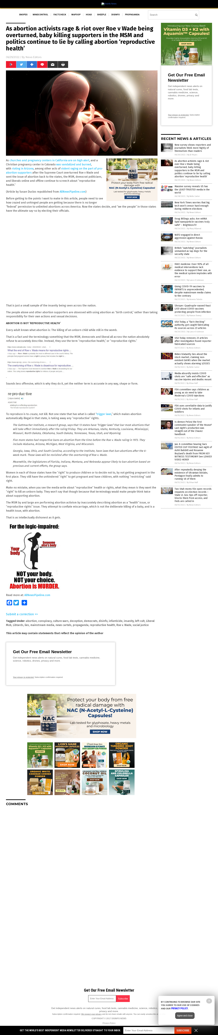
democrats (90, 621)
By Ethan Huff (192, 383)
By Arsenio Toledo (194, 299)
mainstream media (42, 625)
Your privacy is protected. (23, 677)
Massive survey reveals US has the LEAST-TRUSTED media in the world (192, 189)
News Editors (33, 57)
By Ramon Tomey (194, 315)
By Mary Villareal (194, 228)
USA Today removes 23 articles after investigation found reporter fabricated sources (193, 341)
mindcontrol (40, 14)
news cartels (63, 625)
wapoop (76, 14)
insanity (129, 621)
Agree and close (185, 1015)
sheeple (101, 14)
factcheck (59, 14)
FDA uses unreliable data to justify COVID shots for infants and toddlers (193, 408)
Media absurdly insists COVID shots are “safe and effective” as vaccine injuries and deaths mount (193, 376)
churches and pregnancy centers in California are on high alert (49, 160)
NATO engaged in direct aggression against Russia (189, 236)
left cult (140, 621)
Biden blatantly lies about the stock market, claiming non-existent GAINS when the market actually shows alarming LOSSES (192, 359)
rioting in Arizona (23, 168)
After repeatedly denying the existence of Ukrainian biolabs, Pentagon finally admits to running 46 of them (191, 474)
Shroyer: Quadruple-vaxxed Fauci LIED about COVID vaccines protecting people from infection (193, 308)
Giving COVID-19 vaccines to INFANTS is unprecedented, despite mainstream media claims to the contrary (193, 291)
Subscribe (182, 1030)
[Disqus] (82, 851)
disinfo (115, 14)
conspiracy (45, 621)
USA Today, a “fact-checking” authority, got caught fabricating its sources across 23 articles (192, 324)
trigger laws (104, 414)
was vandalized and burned (73, 164)
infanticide (115, 621)
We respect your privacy (91, 1014)
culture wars (60, 621)
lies (27, 625)
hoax (89, 14)
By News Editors (194, 180)
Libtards (18, 625)
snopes (23, 14)
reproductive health (102, 625)
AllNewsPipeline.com (72, 191)
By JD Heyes (192, 155)
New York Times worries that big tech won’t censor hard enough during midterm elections (192, 205)
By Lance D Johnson (195, 280)
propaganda (132, 14)
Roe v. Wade (123, 625)
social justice (141, 625)
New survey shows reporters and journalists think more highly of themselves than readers (193, 147)
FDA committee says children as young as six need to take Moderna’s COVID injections (192, 392)
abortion (31, 621)
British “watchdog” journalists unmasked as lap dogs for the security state (191, 251)
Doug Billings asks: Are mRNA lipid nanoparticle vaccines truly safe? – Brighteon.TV (192, 221)
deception (76, 621)
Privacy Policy (109, 1023)
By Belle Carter (193, 196)
